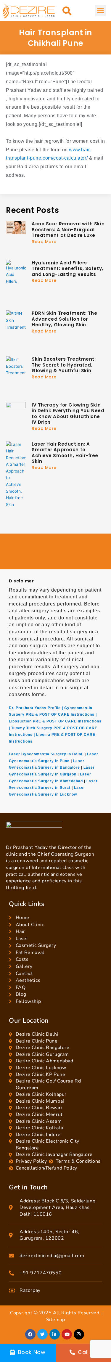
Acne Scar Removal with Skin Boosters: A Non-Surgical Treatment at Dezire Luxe (68, 229)
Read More (44, 242)
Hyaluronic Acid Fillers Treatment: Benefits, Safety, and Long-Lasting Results (67, 268)
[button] (67, 11)
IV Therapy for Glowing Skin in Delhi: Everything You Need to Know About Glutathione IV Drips (68, 413)
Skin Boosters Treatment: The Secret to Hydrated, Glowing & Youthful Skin (64, 365)
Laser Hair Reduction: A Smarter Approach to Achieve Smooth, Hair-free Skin (65, 453)
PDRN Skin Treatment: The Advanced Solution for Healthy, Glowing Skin (64, 319)
